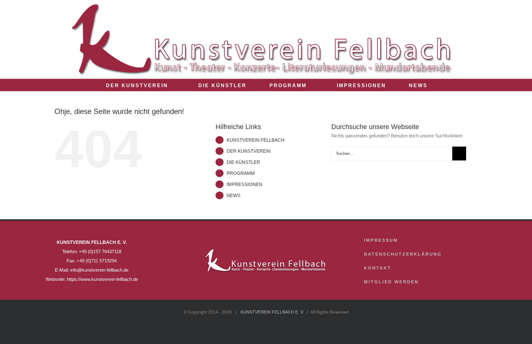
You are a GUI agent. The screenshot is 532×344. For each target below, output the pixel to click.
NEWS (233, 195)
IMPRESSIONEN (244, 184)
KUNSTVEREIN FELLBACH (255, 140)
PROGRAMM (241, 173)
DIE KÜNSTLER (243, 162)
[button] (443, 85)
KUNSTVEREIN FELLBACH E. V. (272, 312)
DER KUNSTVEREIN (249, 151)
